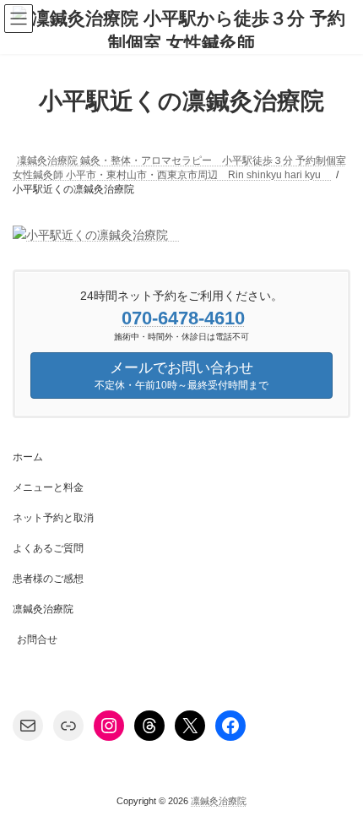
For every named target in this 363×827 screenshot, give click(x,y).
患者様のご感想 (48, 579)
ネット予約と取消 (53, 518)
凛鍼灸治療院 (43, 609)
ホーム (28, 457)
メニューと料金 (48, 487)
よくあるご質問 (48, 548)
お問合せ (37, 639)
